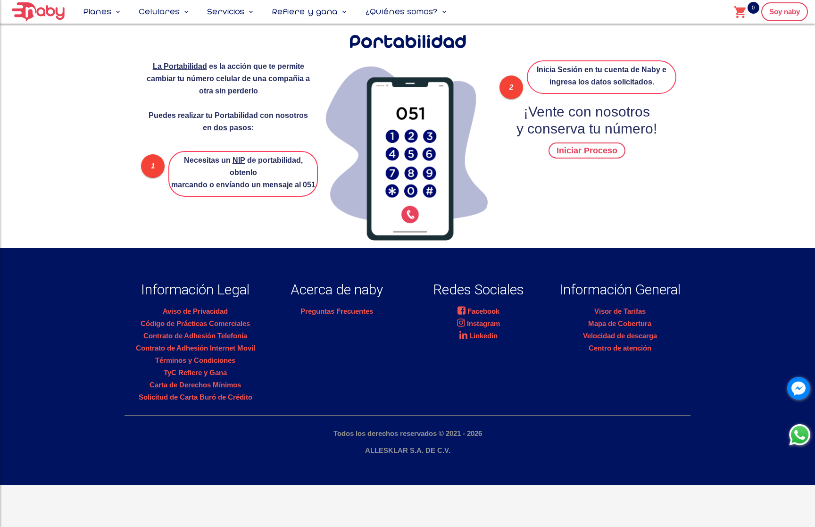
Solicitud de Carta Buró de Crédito (195, 397)
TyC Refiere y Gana (195, 372)
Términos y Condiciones (195, 360)
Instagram (482, 323)
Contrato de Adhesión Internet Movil (195, 348)
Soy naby (784, 12)
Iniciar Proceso (587, 150)
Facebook (482, 311)
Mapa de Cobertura (619, 323)
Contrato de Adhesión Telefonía (195, 336)
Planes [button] (97, 11)
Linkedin (482, 336)
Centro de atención (620, 348)
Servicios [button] (226, 11)
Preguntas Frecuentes (336, 311)
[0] (739, 12)
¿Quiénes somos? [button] (402, 11)
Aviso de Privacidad (195, 311)
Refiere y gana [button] (305, 11)
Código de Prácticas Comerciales (195, 323)
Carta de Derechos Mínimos (195, 385)
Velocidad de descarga (620, 336)
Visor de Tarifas (620, 311)
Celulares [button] (159, 11)
